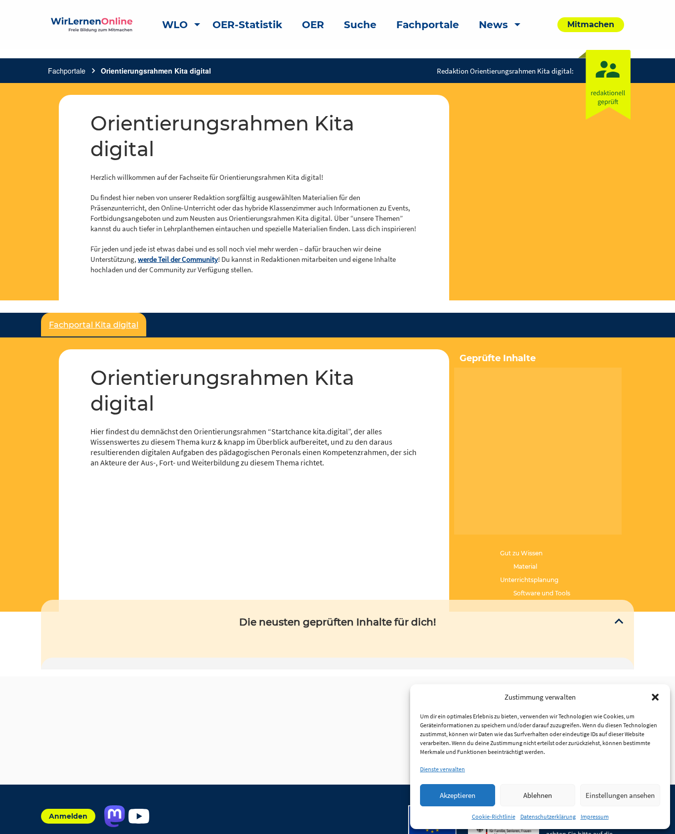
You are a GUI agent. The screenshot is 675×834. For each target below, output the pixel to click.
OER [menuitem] (313, 25)
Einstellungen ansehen (620, 795)
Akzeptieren (457, 795)
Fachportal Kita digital (93, 325)
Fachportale (66, 71)
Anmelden (68, 816)
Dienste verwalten (442, 769)
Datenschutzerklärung (548, 816)
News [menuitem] (493, 25)
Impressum (595, 816)
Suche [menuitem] (360, 25)
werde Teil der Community (178, 259)
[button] (655, 697)
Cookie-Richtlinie (493, 816)
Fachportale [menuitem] (427, 25)
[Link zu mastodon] (114, 816)
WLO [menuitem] (175, 25)
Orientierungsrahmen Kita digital (156, 71)
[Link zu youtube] (139, 816)
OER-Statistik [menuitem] (247, 25)
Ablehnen (537, 795)
